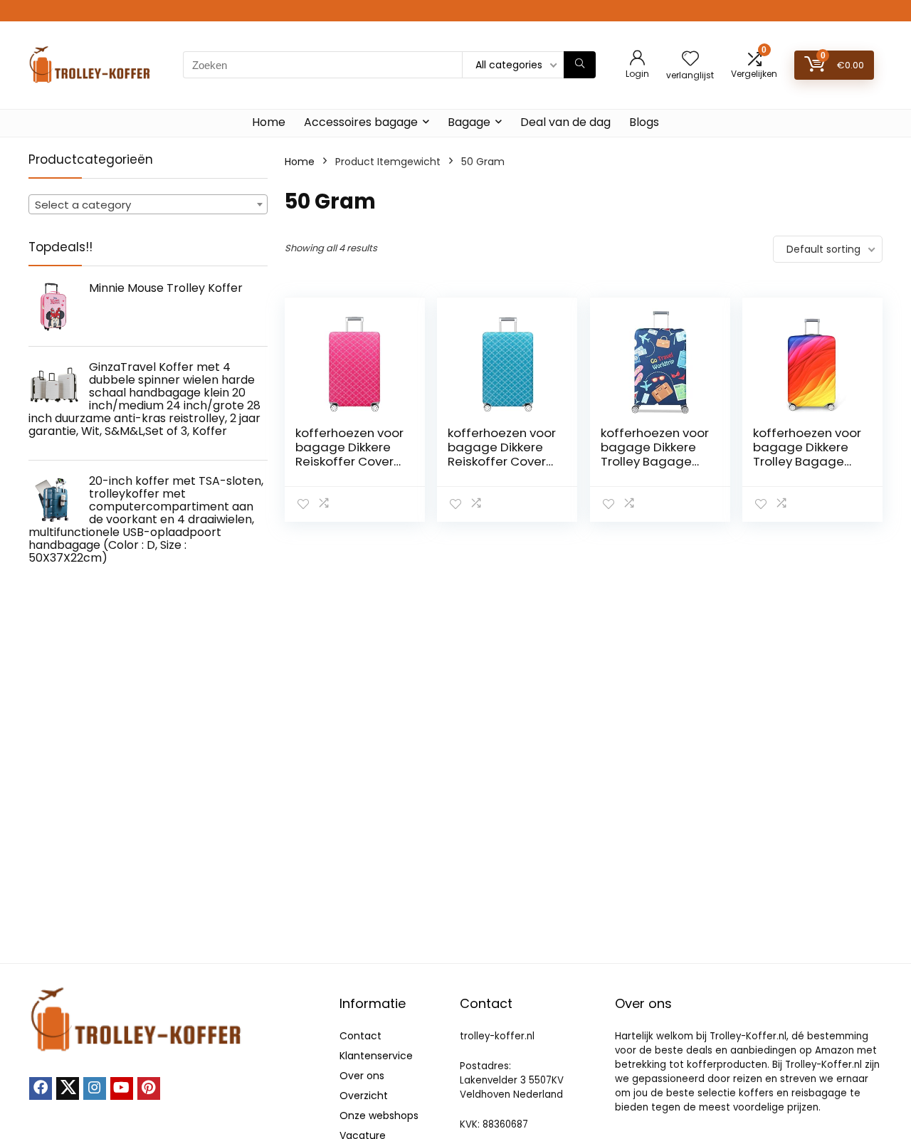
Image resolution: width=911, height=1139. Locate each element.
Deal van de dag (565, 122)
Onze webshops (378, 1115)
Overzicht (363, 1095)
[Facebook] (40, 1088)
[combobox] (148, 204)
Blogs (644, 122)
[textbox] (148, 205)
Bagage (469, 122)
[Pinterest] (148, 1088)
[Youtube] (121, 1088)
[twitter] (67, 1088)
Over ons (361, 1076)
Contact (360, 1036)
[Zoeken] (580, 64)
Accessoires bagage (361, 122)
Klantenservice (376, 1056)
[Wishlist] (690, 59)
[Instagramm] (94, 1088)
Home (268, 122)
